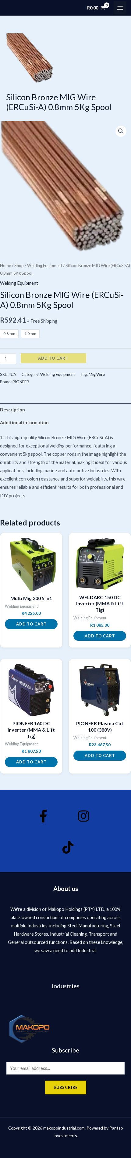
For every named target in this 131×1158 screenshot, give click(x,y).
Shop (19, 265)
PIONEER (20, 381)
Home (5, 265)
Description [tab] (12, 409)
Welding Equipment (44, 265)
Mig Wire (97, 374)
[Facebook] (43, 816)
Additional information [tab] (24, 422)
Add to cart (53, 358)
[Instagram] (83, 816)
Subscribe (66, 1087)
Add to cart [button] (31, 624)
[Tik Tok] (67, 847)
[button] (120, 131)
